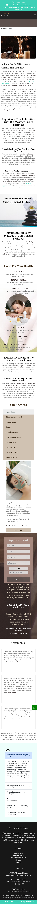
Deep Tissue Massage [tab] (13, 437)
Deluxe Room (18, 853)
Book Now (18, 530)
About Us (18, 860)
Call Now (9, 902)
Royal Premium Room (18, 858)
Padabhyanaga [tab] (11, 422)
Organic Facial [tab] (10, 412)
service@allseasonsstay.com (20, 882)
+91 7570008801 (19, 2)
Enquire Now (27, 902)
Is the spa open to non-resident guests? (15, 786)
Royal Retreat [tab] (10, 447)
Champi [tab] (8, 427)
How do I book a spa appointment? (14, 800)
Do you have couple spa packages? (15, 793)
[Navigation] (35, 13)
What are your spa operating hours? (17, 807)
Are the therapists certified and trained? (17, 813)
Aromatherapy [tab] (11, 442)
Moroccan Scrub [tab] (11, 457)
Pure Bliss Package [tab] (12, 452)
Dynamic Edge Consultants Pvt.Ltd (23, 898)
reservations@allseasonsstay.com (19, 5)
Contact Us (18, 862)
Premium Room (18, 855)
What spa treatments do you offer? (17, 756)
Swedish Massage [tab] (12, 432)
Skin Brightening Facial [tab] (14, 417)
